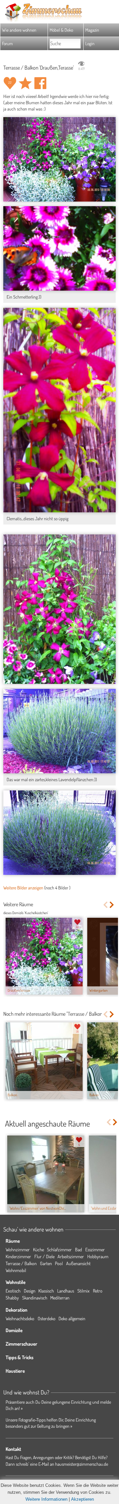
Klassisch (46, 1291)
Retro (97, 1291)
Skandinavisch (34, 1297)
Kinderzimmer (18, 1256)
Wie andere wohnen (19, 30)
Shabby (12, 1297)
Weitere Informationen (46, 1499)
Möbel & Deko (61, 30)
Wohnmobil (16, 1270)
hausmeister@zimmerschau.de (81, 1464)
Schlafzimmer (59, 1249)
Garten (46, 1263)
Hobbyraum (97, 1256)
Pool (59, 1263)
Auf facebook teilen (40, 83)
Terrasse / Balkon (21, 1263)
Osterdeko (47, 1318)
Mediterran (59, 1297)
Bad (78, 1249)
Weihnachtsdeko (20, 1318)
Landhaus (65, 1291)
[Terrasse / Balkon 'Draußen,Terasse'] (59, 159)
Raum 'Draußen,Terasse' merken (25, 83)
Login (90, 43)
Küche (38, 1249)
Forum (7, 43)
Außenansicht (78, 1263)
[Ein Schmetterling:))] (59, 248)
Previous (105, 905)
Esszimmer (95, 1249)
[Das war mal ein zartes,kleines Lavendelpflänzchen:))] (59, 731)
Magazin (92, 30)
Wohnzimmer (18, 1249)
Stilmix (83, 1291)
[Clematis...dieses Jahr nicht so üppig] (59, 410)
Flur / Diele (44, 1256)
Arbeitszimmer (71, 1256)
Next (112, 905)
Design (29, 1291)
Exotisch (13, 1291)
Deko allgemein (72, 1318)
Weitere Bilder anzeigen (23, 887)
